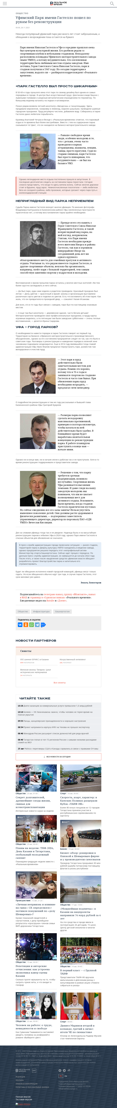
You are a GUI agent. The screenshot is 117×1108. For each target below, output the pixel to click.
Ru (61, 1076)
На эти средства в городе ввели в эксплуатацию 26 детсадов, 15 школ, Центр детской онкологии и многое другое (80, 919)
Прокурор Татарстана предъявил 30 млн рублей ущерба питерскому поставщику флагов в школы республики (80, 860)
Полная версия (23, 1096)
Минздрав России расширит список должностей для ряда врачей (53, 733)
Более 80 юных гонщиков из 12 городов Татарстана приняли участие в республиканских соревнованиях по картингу (79, 806)
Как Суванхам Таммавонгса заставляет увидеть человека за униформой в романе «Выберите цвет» (35, 1031)
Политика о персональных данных (32, 1087)
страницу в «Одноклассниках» (47, 597)
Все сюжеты (60, 682)
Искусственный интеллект (73, 661)
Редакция (20, 1077)
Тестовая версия (24, 1099)
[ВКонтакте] (20, 624)
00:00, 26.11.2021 (23, 27)
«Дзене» (61, 600)
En (66, 1076)
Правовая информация (26, 1084)
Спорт (63, 793)
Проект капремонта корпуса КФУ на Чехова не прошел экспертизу (54, 727)
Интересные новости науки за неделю (35, 804)
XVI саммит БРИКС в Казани (34, 661)
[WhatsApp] (31, 624)
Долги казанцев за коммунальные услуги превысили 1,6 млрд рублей (55, 705)
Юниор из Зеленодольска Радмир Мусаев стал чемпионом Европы (80, 1032)
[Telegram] (37, 624)
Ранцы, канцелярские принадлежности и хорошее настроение (52, 721)
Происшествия (23, 900)
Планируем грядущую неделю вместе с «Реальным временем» (35, 856)
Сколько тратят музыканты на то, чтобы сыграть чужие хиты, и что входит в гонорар (35, 975)
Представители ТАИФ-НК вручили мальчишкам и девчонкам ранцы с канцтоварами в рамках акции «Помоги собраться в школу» (79, 978)
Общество (22, 13)
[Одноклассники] (26, 624)
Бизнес (63, 849)
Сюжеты (25, 651)
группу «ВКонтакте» (75, 594)
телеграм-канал (53, 594)
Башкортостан (62, 611)
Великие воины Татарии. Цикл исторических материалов (35, 672)
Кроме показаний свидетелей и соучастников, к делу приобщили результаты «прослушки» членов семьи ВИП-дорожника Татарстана (35, 915)
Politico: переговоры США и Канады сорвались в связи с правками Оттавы (58, 748)
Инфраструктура (41, 611)
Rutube (50, 600)
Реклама (20, 1080)
